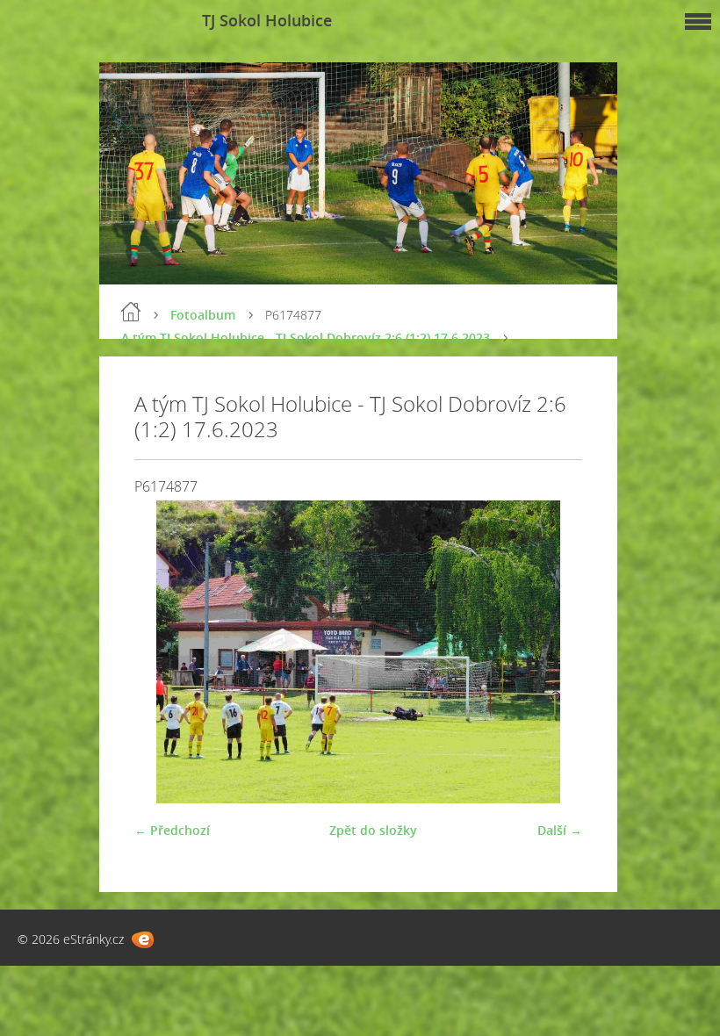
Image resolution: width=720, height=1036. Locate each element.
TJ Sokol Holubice (267, 20)
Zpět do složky (373, 830)
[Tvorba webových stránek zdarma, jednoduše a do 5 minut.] (143, 940)
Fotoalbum (202, 314)
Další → (559, 830)
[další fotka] (553, 651)
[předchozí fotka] (163, 651)
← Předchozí (172, 830)
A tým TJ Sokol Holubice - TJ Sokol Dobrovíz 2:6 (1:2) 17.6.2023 (305, 337)
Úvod (130, 311)
